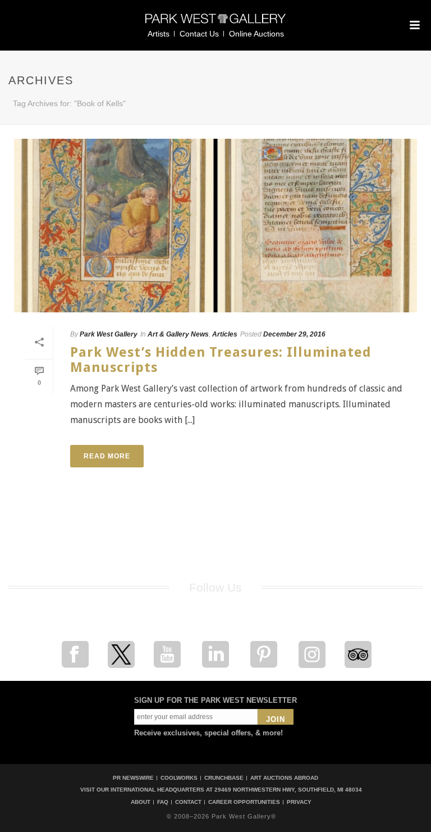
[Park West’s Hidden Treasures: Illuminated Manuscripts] (215, 225)
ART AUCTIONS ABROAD (284, 778)
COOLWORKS (179, 778)
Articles (224, 334)
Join (275, 719)
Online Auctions (256, 33)
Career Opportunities (244, 802)
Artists (158, 33)
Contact (188, 802)
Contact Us (199, 33)
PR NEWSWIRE (133, 778)
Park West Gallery (108, 334)
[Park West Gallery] (215, 23)
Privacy (299, 802)
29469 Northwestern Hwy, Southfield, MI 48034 (288, 789)
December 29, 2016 (294, 334)
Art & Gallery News (178, 334)
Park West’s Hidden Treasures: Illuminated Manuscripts (221, 359)
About (140, 802)
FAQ (162, 802)
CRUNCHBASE (224, 778)
